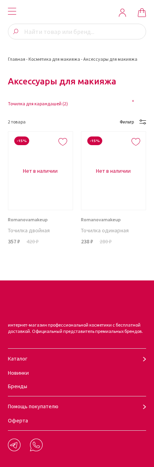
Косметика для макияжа (54, 59)
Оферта (18, 420)
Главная (16, 59)
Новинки (18, 372)
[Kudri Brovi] (77, 12)
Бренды (17, 386)
